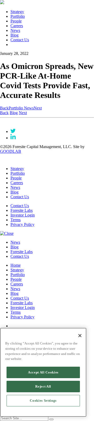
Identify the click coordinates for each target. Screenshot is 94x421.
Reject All (43, 386)
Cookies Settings (43, 400)
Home (15, 265)
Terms (15, 220)
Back (4, 108)
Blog (14, 35)
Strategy (17, 11)
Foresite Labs (21, 210)
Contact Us (19, 40)
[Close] (80, 335)
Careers (16, 26)
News (15, 30)
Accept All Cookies (43, 372)
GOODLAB (10, 151)
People (16, 21)
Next (38, 108)
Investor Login (22, 215)
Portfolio (17, 16)
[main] (43, 372)
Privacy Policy (22, 224)
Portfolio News (21, 108)
